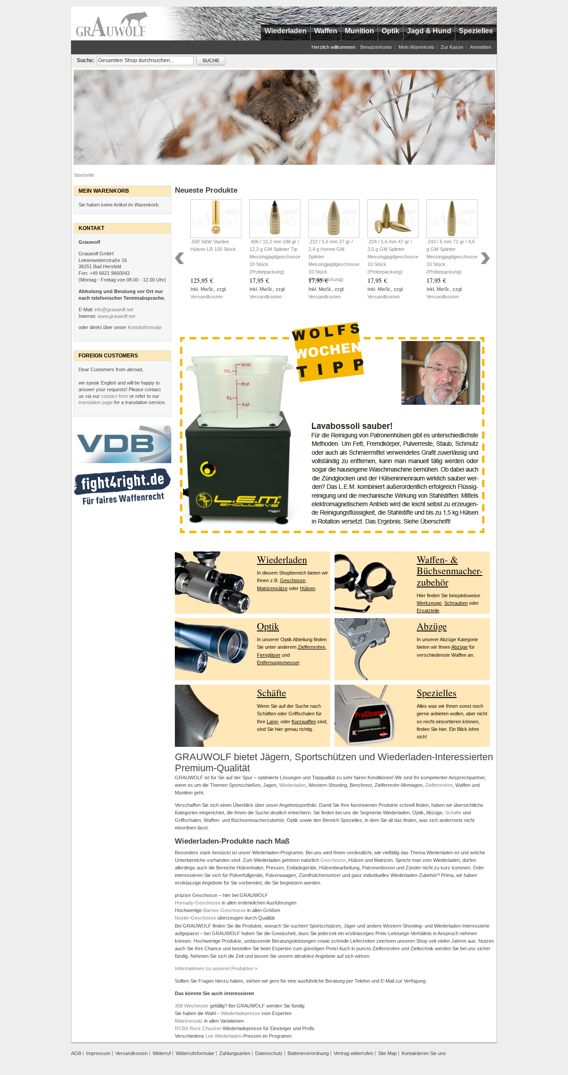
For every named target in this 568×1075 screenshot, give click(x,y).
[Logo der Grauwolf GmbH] (112, 23)
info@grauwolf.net (114, 309)
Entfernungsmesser (278, 662)
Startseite (84, 175)
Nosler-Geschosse (195, 917)
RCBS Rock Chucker (198, 1028)
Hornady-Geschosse (198, 902)
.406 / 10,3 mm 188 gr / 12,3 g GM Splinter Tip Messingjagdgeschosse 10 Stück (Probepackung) (274, 256)
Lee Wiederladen (223, 1036)
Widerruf (162, 1053)
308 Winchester (192, 1005)
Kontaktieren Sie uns (424, 1053)
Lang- (273, 721)
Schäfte (271, 692)
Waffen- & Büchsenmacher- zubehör (449, 570)
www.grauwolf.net (116, 316)
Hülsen (307, 588)
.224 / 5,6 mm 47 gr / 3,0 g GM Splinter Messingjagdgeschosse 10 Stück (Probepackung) (392, 256)
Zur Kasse (452, 47)
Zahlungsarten (234, 1053)
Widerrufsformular (195, 1053)
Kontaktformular (145, 327)
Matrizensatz (189, 1020)
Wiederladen (282, 559)
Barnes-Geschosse (224, 910)
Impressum (98, 1053)
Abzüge (432, 625)
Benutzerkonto (376, 47)
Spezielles (437, 692)
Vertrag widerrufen (353, 1053)
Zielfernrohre (311, 647)
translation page (96, 402)
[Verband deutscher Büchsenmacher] (122, 429)
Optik (268, 625)
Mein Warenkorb (416, 47)
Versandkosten (206, 296)
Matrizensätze (272, 588)
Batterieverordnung (308, 1053)
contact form (114, 396)
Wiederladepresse (240, 1013)
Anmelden (480, 47)
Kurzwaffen (304, 721)
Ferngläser (268, 655)
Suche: (86, 60)
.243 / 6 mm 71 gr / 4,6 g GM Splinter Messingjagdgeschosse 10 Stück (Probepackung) (451, 256)
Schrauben (456, 603)
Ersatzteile (428, 610)
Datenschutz (269, 1053)
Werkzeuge (429, 603)
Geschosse (292, 580)
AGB (76, 1053)
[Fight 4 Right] (122, 471)
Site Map (387, 1053)
